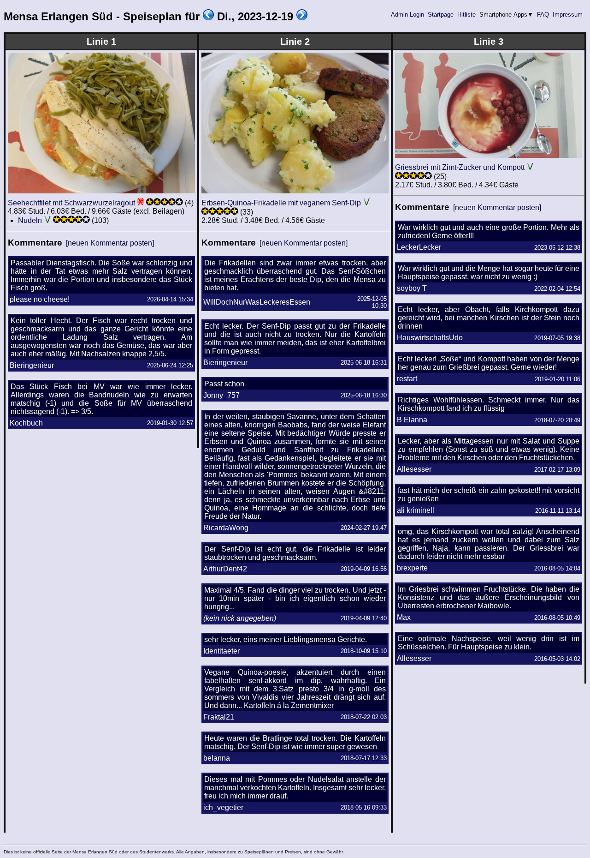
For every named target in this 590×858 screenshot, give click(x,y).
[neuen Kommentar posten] (110, 243)
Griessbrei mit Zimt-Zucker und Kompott (460, 167)
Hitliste (466, 14)
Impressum (567, 14)
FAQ (543, 14)
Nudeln (30, 220)
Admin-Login (407, 14)
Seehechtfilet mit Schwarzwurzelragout (71, 203)
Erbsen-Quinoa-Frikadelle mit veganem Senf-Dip (281, 203)
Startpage (440, 14)
